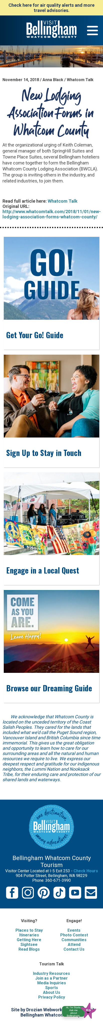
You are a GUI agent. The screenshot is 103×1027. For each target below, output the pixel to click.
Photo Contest (74, 935)
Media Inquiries (51, 983)
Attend (74, 944)
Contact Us (74, 949)
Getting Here (29, 939)
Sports (51, 987)
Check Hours (86, 871)
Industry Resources (51, 973)
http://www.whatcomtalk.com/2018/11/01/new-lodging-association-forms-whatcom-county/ (51, 214)
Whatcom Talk (63, 201)
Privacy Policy (51, 997)
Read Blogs (29, 949)
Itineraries (29, 935)
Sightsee (29, 944)
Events (74, 930)
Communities (74, 939)
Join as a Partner (51, 978)
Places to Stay (29, 930)
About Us (51, 992)
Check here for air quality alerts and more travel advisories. (51, 7)
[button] (81, 1010)
